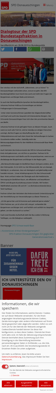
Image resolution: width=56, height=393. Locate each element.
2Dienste (14, 375)
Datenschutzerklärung (11, 357)
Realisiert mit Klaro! (46, 390)
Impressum (7, 359)
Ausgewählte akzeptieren (26, 384)
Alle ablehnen (8, 384)
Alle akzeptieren (46, 384)
